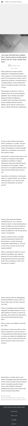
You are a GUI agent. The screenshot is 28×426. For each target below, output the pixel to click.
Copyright (14, 419)
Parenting (15, 399)
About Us (14, 424)
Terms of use (14, 415)
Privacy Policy (14, 411)
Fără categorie (24, 35)
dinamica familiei (7, 398)
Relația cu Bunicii (22, 399)
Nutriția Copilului (16, 398)
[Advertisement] (14, 19)
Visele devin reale (13, 2)
